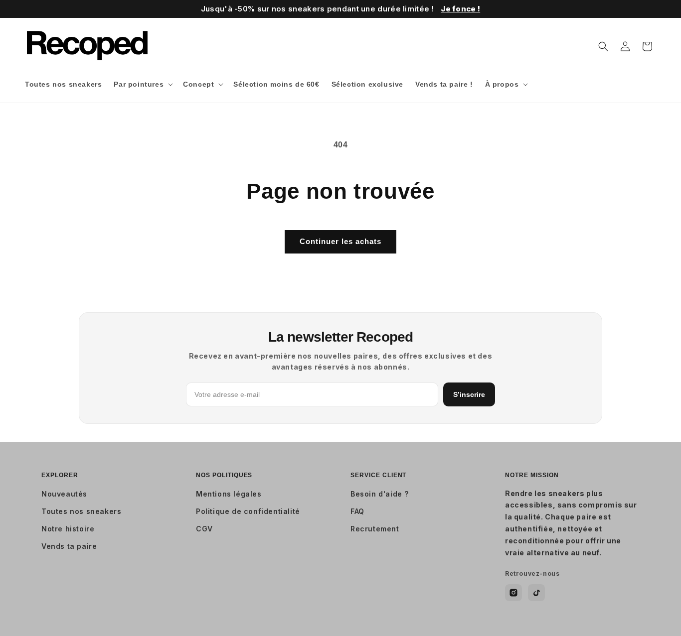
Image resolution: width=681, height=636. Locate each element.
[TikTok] (536, 592)
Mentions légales (229, 494)
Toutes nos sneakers (81, 511)
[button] (142, 84)
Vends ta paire (69, 546)
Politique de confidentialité (248, 511)
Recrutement (374, 528)
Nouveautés (64, 494)
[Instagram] (513, 592)
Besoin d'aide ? (379, 494)
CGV (204, 528)
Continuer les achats (340, 241)
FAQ (357, 511)
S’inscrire (469, 394)
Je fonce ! (460, 8)
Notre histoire (67, 528)
